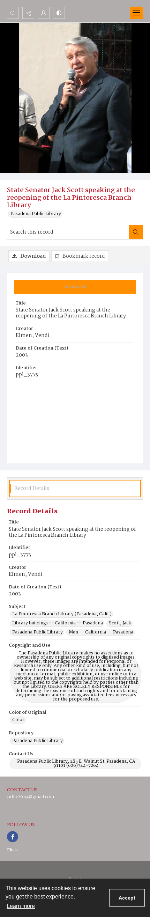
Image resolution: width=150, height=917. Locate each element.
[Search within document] (136, 232)
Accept (127, 898)
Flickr (13, 850)
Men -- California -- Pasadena (101, 632)
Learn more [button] (21, 906)
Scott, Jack (120, 623)
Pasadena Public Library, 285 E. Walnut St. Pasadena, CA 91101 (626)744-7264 (76, 763)
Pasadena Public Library (35, 214)
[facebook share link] (12, 836)
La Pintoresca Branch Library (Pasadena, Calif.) (62, 614)
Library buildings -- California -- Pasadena (57, 623)
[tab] (75, 287)
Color (18, 720)
